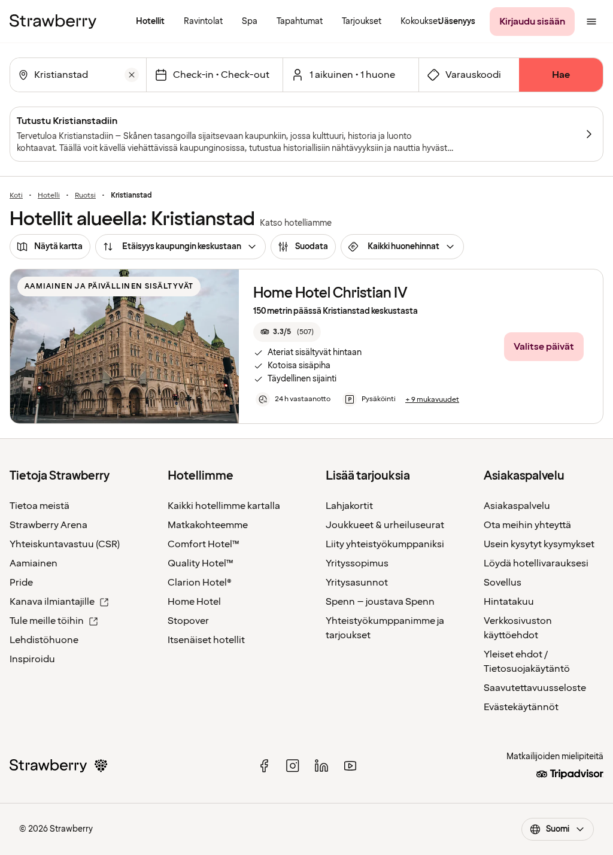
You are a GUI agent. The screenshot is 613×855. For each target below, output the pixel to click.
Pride (21, 582)
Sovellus (502, 582)
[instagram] (293, 766)
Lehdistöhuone (44, 640)
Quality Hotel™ (200, 563)
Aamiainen (33, 563)
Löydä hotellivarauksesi (536, 563)
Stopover (188, 620)
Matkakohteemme (208, 525)
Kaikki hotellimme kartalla (224, 506)
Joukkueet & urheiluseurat (385, 525)
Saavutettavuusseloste (535, 688)
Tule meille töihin (47, 620)
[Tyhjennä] (132, 75)
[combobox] (77, 75)
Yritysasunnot (357, 582)
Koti (16, 196)
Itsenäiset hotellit (206, 640)
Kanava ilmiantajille (52, 601)
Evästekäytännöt (521, 707)
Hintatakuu (509, 601)
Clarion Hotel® (200, 582)
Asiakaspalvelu (517, 506)
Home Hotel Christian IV (330, 293)
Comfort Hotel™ (203, 544)
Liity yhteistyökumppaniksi (385, 544)
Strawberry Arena (48, 525)
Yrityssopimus (357, 563)
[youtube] (350, 766)
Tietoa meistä (39, 506)
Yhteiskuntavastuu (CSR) (65, 544)
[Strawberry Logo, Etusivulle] (53, 21)
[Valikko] (591, 22)
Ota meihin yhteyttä (527, 525)
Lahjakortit (349, 506)
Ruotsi (85, 196)
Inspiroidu (32, 659)
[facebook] (264, 766)
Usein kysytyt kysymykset (539, 544)
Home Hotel (194, 601)
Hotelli (49, 196)
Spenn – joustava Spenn (380, 601)
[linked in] (321, 766)
